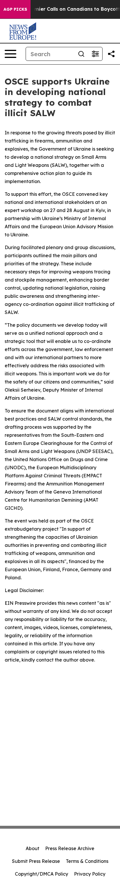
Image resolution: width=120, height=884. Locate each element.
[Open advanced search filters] (95, 54)
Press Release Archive (69, 848)
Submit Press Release (36, 861)
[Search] (81, 54)
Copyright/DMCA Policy (41, 874)
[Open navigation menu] (10, 54)
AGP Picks (15, 9)
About (32, 848)
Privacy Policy (89, 874)
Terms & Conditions (87, 861)
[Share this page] (111, 54)
